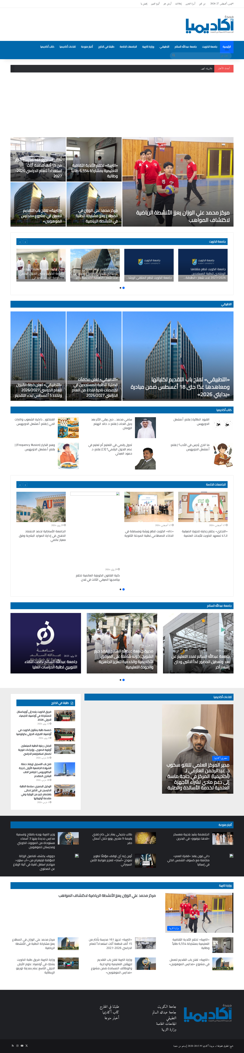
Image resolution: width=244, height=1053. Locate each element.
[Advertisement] (122, 104)
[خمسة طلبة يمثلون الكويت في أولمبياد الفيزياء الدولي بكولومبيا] (64, 734)
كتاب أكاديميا (47, 46)
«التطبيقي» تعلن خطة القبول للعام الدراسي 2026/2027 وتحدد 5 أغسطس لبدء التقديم (38, 390)
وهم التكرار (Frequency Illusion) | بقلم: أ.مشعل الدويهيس (35, 447)
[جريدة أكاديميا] (210, 24)
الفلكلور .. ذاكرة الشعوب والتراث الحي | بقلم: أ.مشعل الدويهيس (35, 421)
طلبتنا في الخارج (106, 46)
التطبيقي (164, 46)
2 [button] (120, 288)
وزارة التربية (148, 46)
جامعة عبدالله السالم (186, 46)
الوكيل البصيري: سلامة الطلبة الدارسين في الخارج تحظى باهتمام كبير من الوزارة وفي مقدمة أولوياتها (35, 792)
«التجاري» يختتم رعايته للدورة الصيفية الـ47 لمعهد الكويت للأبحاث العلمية (205, 533)
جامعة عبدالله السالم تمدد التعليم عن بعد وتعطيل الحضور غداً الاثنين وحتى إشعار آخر (201, 661)
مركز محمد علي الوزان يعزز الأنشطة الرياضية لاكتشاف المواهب (183, 216)
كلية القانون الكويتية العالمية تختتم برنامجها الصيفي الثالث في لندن (98, 577)
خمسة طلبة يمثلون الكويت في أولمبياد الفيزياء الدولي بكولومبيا (33, 731)
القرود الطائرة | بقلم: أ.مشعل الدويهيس (191, 421)
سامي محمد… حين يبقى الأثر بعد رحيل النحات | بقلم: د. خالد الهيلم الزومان (111, 423)
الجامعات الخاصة (128, 46)
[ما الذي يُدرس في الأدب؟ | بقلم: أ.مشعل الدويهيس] (222, 455)
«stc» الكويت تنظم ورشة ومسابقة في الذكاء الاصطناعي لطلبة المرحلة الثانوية (149, 533)
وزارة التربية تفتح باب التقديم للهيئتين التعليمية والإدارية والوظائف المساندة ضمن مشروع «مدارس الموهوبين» (111, 966)
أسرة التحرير (190, 4)
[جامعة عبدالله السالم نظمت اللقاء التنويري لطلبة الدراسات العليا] (45, 643)
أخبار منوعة (87, 46)
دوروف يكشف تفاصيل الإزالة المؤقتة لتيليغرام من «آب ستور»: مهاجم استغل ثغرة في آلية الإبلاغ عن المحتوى (34, 862)
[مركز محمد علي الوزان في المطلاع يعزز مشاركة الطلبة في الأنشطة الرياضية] (94, 204)
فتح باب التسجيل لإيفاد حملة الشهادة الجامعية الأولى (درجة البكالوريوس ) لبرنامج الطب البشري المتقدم (35, 770)
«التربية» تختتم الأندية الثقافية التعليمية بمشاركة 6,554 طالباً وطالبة (94, 170)
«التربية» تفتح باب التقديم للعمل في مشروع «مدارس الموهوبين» (41, 215)
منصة (175, 1046)
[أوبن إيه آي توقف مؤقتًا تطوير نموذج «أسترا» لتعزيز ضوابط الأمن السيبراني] (145, 861)
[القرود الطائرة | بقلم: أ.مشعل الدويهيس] (222, 423)
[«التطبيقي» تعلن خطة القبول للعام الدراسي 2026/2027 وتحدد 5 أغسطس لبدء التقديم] (38, 356)
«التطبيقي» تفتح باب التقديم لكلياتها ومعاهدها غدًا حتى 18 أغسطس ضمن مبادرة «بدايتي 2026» (180, 386)
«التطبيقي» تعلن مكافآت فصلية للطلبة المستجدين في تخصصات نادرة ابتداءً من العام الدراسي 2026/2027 (95, 387)
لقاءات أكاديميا (68, 46)
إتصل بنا (144, 4)
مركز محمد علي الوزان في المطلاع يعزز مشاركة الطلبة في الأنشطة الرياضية (97, 215)
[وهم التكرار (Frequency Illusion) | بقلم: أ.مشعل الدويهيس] (68, 456)
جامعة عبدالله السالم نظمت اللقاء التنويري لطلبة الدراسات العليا (51, 664)
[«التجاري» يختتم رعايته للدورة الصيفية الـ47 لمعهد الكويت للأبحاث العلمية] (203, 507)
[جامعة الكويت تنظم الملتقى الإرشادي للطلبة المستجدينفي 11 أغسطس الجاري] (149, 265)
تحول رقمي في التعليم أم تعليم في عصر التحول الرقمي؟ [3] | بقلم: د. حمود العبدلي (110, 449)
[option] (122, 182)
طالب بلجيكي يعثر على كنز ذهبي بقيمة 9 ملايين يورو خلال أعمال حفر (112, 838)
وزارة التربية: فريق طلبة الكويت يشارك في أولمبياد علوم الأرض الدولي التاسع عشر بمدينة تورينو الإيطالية (35, 966)
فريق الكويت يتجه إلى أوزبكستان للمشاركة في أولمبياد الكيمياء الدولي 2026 (34, 715)
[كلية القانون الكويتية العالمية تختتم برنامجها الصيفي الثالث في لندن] (95, 529)
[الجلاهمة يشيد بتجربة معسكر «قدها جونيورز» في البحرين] (222, 838)
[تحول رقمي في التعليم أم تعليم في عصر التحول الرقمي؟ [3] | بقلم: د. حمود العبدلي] (145, 456)
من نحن (202, 4)
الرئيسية (227, 46)
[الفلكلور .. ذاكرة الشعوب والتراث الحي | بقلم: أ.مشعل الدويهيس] (68, 427)
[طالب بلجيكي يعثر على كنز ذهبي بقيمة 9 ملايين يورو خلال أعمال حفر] (145, 838)
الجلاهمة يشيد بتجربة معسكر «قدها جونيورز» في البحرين (191, 836)
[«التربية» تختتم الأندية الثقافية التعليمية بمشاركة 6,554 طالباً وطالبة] (94, 159)
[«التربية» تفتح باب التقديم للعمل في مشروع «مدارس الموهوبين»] (38, 204)
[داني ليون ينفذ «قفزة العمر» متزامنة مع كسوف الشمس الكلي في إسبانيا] (231, 856)
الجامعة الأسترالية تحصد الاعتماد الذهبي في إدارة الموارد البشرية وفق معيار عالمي (42, 535)
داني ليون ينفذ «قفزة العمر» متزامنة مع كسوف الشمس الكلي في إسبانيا (188, 860)
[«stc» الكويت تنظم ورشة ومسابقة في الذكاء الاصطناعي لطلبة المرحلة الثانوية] (149, 507)
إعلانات (178, 4)
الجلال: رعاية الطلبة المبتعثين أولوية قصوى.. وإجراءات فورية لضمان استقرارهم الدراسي (34, 749)
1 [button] (123, 288)
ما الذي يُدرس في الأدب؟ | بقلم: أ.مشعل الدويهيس (189, 447)
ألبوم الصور (155, 4)
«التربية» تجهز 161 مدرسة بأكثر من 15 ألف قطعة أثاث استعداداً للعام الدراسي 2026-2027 (173, 68)
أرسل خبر (167, 4)
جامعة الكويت (209, 46)
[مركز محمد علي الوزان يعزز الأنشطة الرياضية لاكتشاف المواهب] (178, 182)
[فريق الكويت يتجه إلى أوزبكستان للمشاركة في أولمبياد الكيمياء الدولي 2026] (64, 715)
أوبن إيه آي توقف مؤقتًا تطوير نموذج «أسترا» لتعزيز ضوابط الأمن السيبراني (111, 860)
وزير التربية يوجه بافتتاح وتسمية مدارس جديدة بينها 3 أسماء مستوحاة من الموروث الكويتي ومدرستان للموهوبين (35, 840)
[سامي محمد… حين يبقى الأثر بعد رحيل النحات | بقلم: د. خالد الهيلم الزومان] (145, 427)
